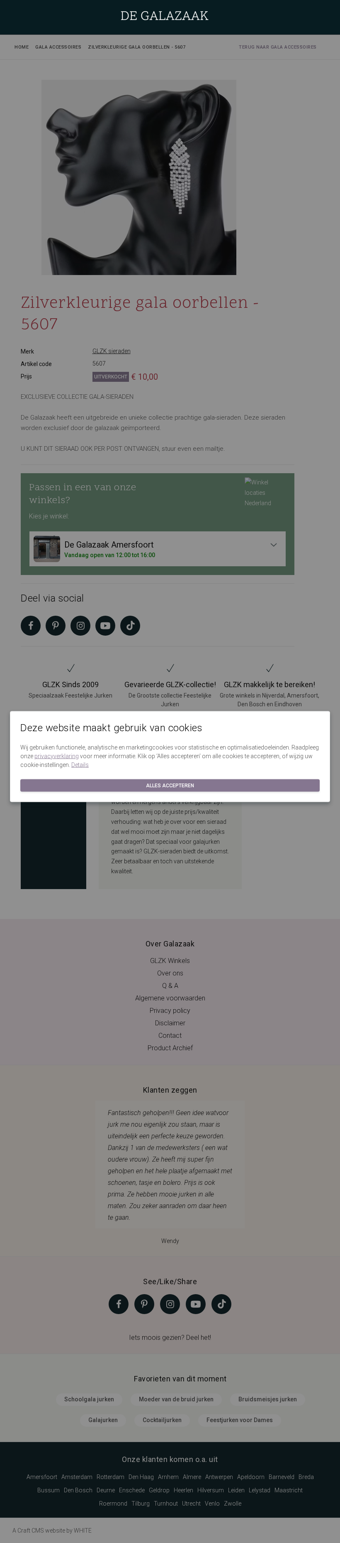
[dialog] (170, 771)
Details (80, 764)
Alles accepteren (170, 785)
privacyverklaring (56, 755)
